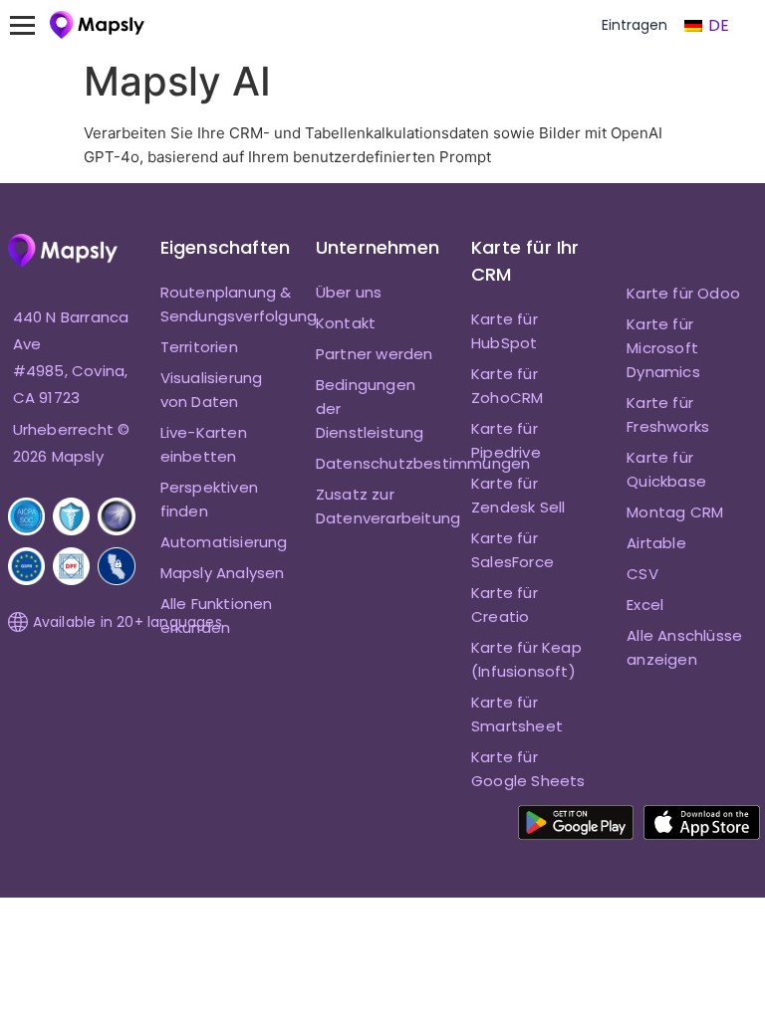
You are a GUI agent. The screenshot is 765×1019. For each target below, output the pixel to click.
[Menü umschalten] (32, 25)
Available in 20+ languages (127, 622)
